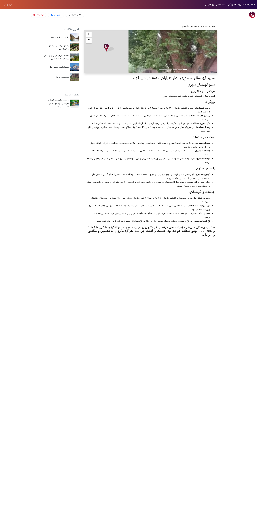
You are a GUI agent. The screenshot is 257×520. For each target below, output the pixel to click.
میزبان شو (57, 14)
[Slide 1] (185, 69)
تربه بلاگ (40, 14)
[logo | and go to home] (214, 15)
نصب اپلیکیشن (75, 14)
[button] (109, 48)
